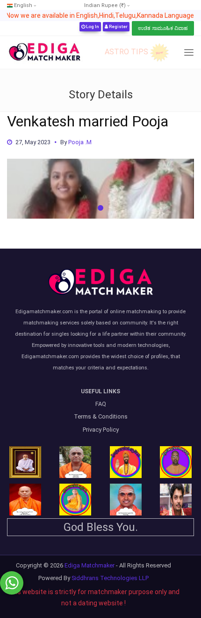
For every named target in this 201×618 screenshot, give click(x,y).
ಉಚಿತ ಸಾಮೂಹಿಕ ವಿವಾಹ (163, 28)
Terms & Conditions (101, 416)
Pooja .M (80, 142)
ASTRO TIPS (126, 51)
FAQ (100, 403)
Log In (92, 26)
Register (118, 26)
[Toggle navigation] (189, 52)
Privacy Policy (101, 429)
